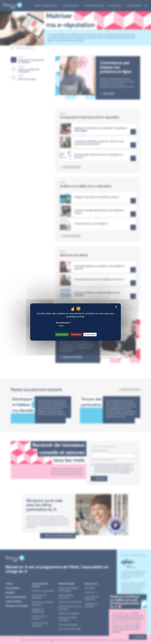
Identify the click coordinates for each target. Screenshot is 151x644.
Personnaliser (90, 334)
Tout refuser (76, 334)
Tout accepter (62, 334)
